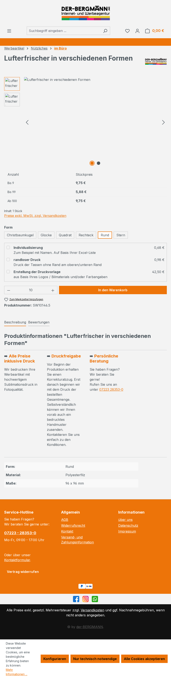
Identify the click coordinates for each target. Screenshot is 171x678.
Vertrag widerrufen (23, 572)
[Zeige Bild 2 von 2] (98, 163)
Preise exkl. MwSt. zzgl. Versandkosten (35, 216)
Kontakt (67, 531)
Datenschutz (128, 525)
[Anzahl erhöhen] (53, 290)
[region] (85, 122)
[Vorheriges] (27, 122)
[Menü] (9, 31)
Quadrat (65, 235)
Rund (105, 235)
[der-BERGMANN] (156, 61)
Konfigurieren (54, 659)
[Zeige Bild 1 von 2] (92, 163)
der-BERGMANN (89, 627)
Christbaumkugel (20, 235)
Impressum (127, 531)
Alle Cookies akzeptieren (144, 659)
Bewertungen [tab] (38, 322)
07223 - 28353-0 (20, 533)
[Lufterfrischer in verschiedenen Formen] (95, 79)
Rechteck (86, 235)
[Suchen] (105, 31)
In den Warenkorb (112, 290)
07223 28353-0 (111, 389)
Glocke (46, 235)
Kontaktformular (17, 560)
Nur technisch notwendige (95, 659)
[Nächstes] (163, 122)
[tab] (15, 322)
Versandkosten (92, 610)
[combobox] (64, 31)
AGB (64, 520)
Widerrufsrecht (73, 525)
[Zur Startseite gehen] (85, 13)
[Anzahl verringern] (8, 290)
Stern (120, 235)
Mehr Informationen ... (16, 672)
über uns (125, 520)
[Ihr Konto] (137, 31)
